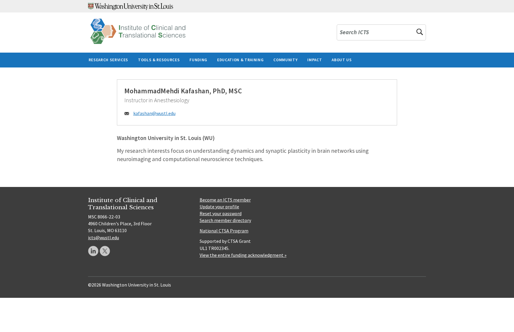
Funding (198, 59)
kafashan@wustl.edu (154, 113)
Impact (314, 59)
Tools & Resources (159, 59)
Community (285, 59)
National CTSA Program (224, 231)
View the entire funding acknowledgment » (243, 255)
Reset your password (221, 213)
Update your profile (219, 207)
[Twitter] (105, 251)
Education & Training (240, 59)
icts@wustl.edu (103, 237)
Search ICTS (354, 32)
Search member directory (225, 220)
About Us (342, 59)
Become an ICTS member (225, 200)
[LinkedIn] (93, 251)
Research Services (108, 59)
